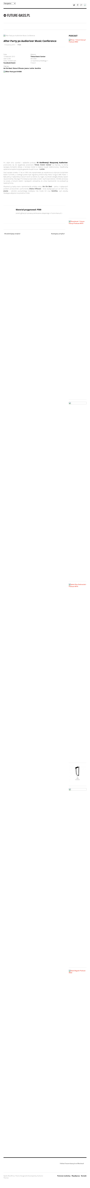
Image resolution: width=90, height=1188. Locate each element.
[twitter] (74, 4)
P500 (19, 45)
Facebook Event (9, 63)
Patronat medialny (63, 1176)
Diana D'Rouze (18, 68)
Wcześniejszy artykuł (12, 234)
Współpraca (76, 1176)
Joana (26, 68)
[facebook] (77, 4)
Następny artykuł (57, 234)
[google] (81, 4)
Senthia (38, 68)
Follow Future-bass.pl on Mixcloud (72, 1163)
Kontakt (83, 1176)
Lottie (32, 68)
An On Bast (8, 68)
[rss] (84, 4)
